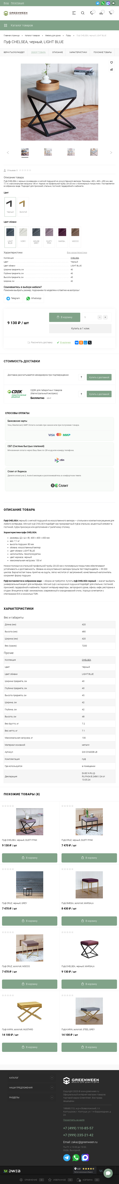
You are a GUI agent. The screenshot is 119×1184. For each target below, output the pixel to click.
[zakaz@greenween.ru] (113, 3)
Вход (6, 3)
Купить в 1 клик (80, 328)
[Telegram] (97, 3)
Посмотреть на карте (73, 1120)
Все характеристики (77, 252)
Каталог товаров (21, 25)
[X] (90, 342)
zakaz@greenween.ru (84, 1142)
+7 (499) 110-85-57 (78, 1128)
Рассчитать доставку (42, 342)
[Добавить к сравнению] (111, 69)
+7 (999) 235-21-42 (78, 1135)
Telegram (15, 298)
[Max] (108, 3)
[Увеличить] (59, 102)
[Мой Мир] (85, 342)
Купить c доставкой (99, 377)
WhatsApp (36, 298)
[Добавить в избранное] (111, 62)
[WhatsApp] (103, 3)
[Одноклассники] (81, 342)
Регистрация (17, 3)
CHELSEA (75, 258)
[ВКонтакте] (77, 342)
